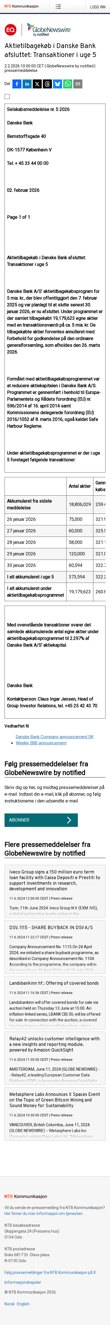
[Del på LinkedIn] (27, 84)
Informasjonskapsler (23, 1282)
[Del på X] (37, 84)
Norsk (10, 1304)
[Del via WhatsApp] (67, 84)
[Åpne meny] (59, 6)
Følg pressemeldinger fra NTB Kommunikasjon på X (50, 1272)
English (23, 1304)
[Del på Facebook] (16, 84)
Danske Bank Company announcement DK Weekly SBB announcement (55, 740)
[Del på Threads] (47, 84)
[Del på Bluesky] (57, 84)
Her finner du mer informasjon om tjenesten (44, 1213)
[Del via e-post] (77, 84)
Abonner (19, 820)
